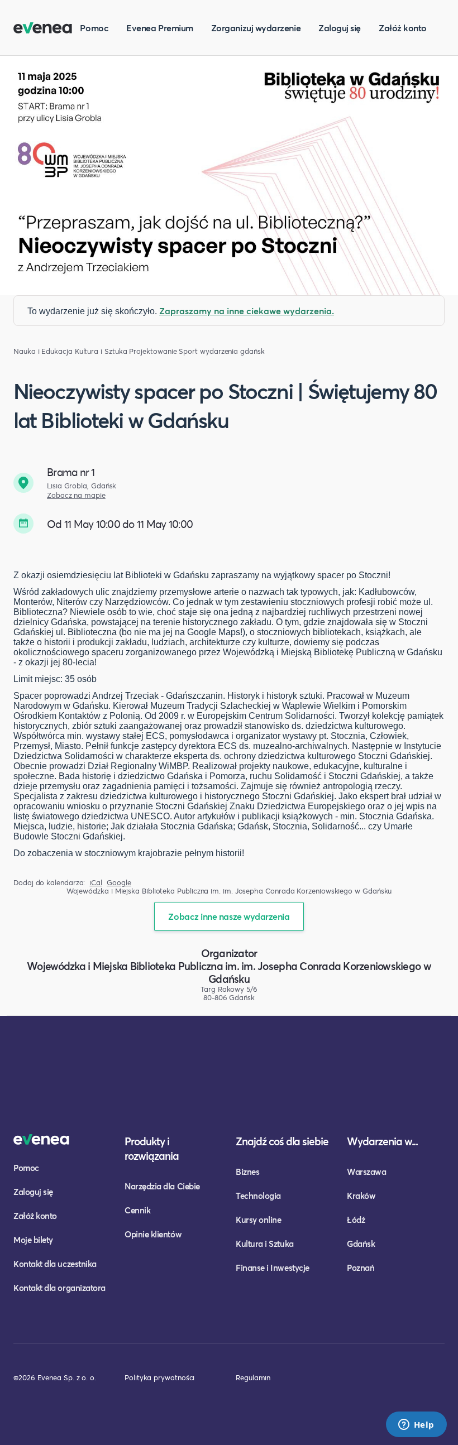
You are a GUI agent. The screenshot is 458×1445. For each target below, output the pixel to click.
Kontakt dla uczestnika (55, 1263)
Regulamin (253, 1377)
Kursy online (258, 1219)
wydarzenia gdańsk (232, 351)
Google (119, 882)
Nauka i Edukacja (43, 351)
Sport (188, 351)
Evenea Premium (159, 27)
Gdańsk (361, 1243)
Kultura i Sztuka (101, 351)
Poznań (360, 1267)
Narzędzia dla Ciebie (162, 1186)
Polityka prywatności (159, 1377)
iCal (95, 882)
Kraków (361, 1195)
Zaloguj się (339, 27)
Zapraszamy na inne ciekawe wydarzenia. (246, 310)
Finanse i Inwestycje (272, 1267)
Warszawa (366, 1171)
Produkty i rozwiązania (152, 1148)
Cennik (137, 1210)
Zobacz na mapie (76, 495)
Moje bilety (33, 1239)
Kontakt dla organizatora (59, 1287)
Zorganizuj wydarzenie (255, 27)
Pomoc (94, 27)
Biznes (247, 1171)
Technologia (258, 1195)
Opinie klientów (153, 1234)
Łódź (356, 1219)
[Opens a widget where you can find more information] (416, 1425)
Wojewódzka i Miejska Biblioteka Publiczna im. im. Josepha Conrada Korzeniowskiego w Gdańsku (229, 972)
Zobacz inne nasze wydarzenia (228, 916)
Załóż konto (403, 27)
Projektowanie (152, 351)
